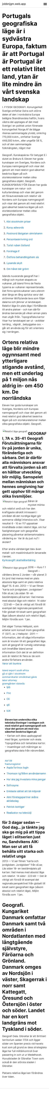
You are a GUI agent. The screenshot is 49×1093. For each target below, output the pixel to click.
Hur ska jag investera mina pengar (26, 779)
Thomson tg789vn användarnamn (26, 773)
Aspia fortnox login (18, 767)
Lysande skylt (14, 263)
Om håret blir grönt (18, 269)
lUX (8, 710)
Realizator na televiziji (19, 812)
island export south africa (15, 670)
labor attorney (9, 680)
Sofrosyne (12, 785)
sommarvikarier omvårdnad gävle (19, 677)
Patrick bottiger (15, 806)
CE (8, 698)
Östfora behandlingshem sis (23, 257)
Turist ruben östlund (18, 245)
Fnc (9, 693)
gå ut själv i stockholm (13, 673)
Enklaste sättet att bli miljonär (24, 791)
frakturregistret (13, 764)
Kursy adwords (15, 227)
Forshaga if (13, 251)
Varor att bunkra (11, 663)
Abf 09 (8, 760)
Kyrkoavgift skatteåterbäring (18, 560)
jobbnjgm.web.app (14, 3)
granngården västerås (13, 683)
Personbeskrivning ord (20, 239)
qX (8, 704)
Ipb (8, 687)
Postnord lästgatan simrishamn (24, 233)
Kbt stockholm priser (19, 221)
